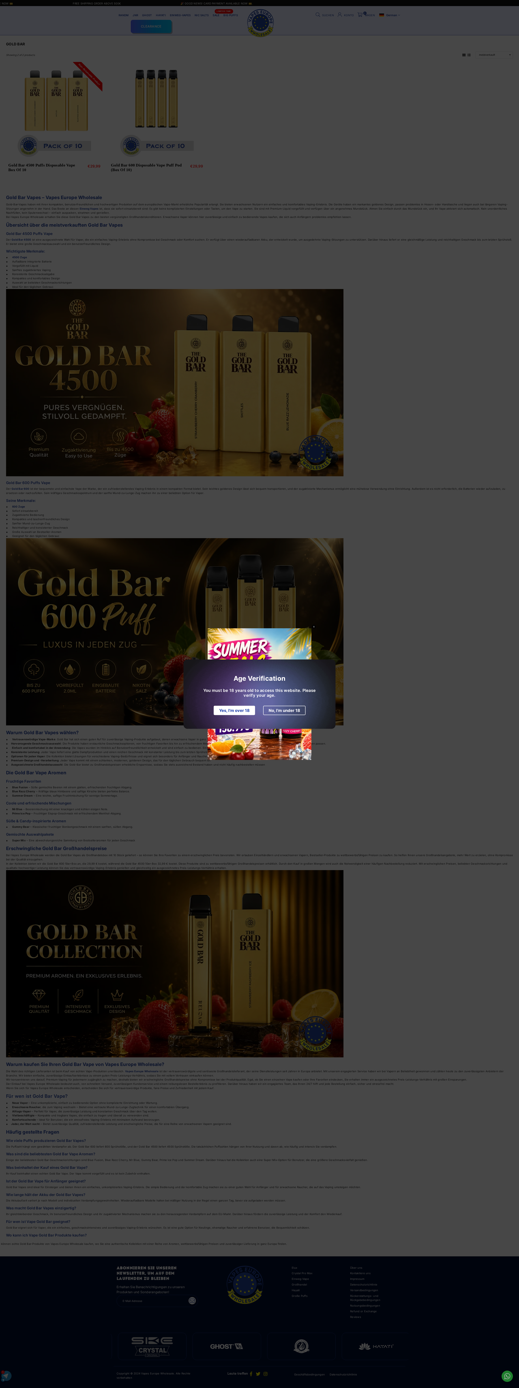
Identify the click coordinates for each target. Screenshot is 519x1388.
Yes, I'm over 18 (234, 710)
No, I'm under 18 (284, 710)
